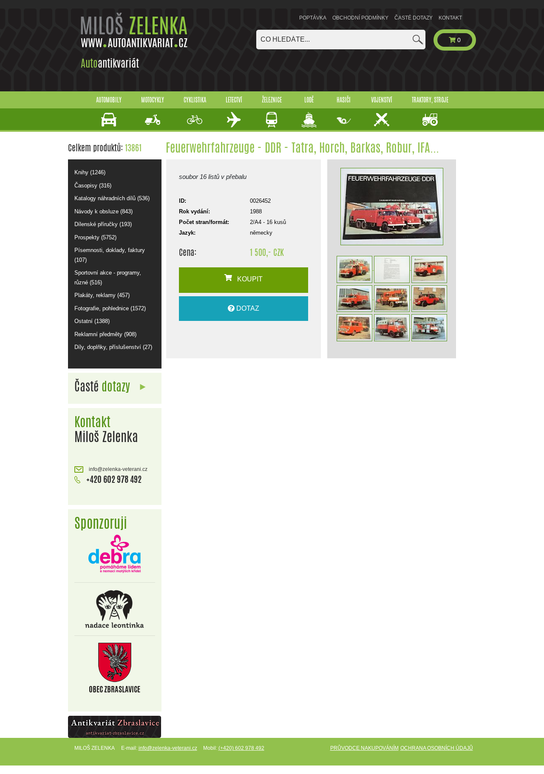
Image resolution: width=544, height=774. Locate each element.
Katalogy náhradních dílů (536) (112, 198)
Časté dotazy (413, 18)
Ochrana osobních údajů (436, 748)
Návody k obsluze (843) (103, 211)
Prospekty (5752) (95, 237)
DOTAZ (247, 308)
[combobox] (341, 39)
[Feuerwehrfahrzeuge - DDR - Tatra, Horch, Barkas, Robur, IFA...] (392, 206)
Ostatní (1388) (92, 321)
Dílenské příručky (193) (103, 224)
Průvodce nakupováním (364, 748)
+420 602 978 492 (113, 479)
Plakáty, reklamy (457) (102, 295)
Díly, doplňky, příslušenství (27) (113, 347)
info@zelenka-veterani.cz (117, 469)
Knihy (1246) (89, 172)
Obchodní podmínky (360, 18)
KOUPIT (247, 279)
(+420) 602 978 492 (241, 748)
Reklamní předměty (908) (105, 334)
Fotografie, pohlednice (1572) (110, 308)
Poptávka (312, 18)
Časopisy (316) (92, 185)
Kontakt (450, 18)
